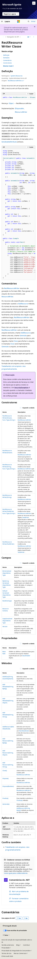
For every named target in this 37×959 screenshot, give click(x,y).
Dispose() (5, 778)
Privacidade (5, 948)
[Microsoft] (18, 21)
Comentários (7, 60)
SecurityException (21, 387)
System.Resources (16, 76)
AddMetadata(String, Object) (8, 701)
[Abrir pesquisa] (28, 21)
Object (11, 103)
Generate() (5, 804)
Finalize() (5, 798)
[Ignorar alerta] (33, 3)
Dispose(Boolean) (8, 786)
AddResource (23, 304)
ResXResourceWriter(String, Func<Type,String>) (8, 467)
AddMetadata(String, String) (8, 715)
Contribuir (26, 945)
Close (16, 341)
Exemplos (6, 58)
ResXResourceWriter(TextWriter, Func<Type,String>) (8, 511)
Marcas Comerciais (20, 953)
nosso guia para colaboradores (15, 873)
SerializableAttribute (9, 142)
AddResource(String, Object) (7, 753)
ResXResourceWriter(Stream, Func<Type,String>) (8, 418)
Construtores (7, 63)
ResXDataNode (24, 731)
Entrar (33, 21)
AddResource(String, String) (7, 765)
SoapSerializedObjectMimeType (7, 621)
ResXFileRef (26, 656)
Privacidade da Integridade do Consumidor (16, 951)
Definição (6, 55)
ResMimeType (7, 601)
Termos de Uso (6, 953)
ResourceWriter (7, 297)
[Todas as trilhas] (3, 37)
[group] (18, 97)
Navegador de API (13, 37)
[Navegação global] (2, 21)
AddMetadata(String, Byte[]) (8, 687)
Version (4, 626)
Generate (23, 335)
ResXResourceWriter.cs (15, 81)
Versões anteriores (8, 945)
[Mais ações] (33, 37)
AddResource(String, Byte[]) (7, 741)
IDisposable (19, 108)
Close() (4, 770)
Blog (17, 945)
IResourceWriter (21, 112)
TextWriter (25, 517)
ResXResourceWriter (11, 288)
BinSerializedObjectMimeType (6, 573)
